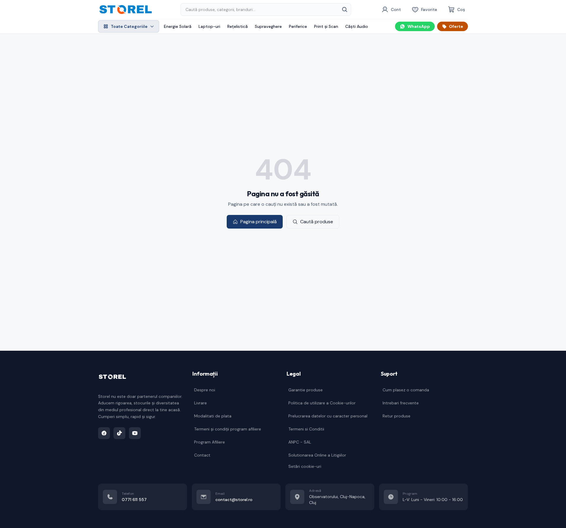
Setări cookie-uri (304, 466)
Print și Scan (326, 26)
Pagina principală (258, 221)
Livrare (200, 403)
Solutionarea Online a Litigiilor (317, 455)
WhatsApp (418, 26)
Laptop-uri (209, 26)
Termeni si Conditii (306, 429)
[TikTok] (119, 433)
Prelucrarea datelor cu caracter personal (327, 416)
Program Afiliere (209, 442)
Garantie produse (305, 390)
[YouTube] (135, 433)
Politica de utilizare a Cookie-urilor (322, 403)
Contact (202, 455)
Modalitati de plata (212, 416)
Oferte (456, 26)
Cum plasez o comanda (406, 390)
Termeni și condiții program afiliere (227, 429)
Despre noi (204, 390)
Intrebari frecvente (401, 403)
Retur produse (396, 416)
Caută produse (316, 221)
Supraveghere (268, 26)
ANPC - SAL (299, 442)
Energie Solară (177, 26)
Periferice (298, 26)
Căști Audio (356, 26)
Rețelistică (237, 26)
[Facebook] (104, 433)
